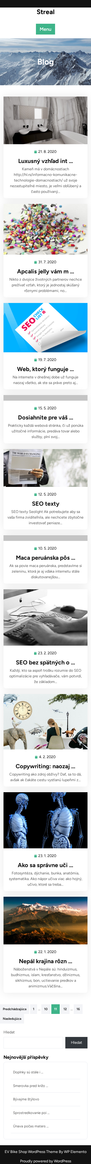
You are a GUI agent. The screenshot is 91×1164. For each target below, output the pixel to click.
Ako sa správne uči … (45, 865)
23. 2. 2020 (47, 653)
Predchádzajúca (14, 1009)
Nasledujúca (12, 1019)
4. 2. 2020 (47, 757)
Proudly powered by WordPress (45, 1161)
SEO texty (45, 503)
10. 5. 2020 (47, 549)
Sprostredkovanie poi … (31, 1113)
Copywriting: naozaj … (45, 766)
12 (65, 1009)
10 (46, 1009)
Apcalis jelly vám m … (45, 271)
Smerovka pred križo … (30, 1086)
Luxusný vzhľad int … (45, 160)
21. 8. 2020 (47, 152)
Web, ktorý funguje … (45, 368)
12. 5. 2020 (47, 495)
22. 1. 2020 (47, 952)
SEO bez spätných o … (45, 662)
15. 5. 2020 (47, 408)
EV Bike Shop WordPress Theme (32, 1151)
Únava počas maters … (31, 1126)
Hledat (9, 1032)
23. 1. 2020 (47, 856)
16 (78, 1009)
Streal (46, 12)
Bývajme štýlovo (26, 1099)
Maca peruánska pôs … (45, 557)
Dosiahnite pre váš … (45, 417)
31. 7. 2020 (47, 262)
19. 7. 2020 (47, 360)
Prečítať (43, 120)
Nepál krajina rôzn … (45, 961)
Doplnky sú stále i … (28, 1072)
